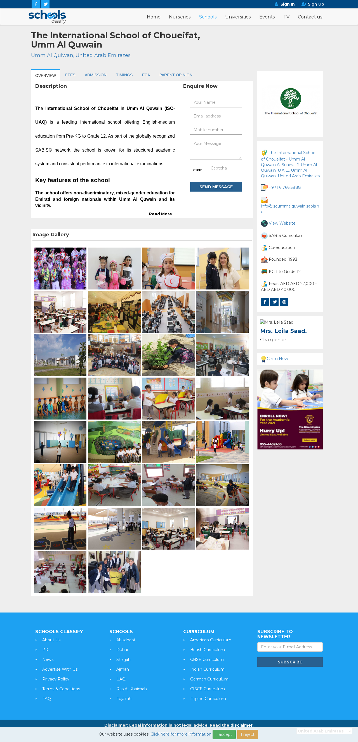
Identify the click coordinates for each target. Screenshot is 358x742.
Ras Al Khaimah (131, 688)
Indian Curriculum (207, 669)
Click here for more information (180, 734)
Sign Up (316, 4)
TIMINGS (124, 75)
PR (45, 649)
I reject (248, 734)
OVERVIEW (45, 75)
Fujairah (123, 698)
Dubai (122, 649)
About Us (51, 639)
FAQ (46, 698)
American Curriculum (210, 639)
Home (154, 17)
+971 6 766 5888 (285, 187)
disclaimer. (242, 725)
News (47, 659)
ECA (146, 75)
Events (267, 17)
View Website (282, 222)
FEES (70, 75)
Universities (238, 17)
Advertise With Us (59, 669)
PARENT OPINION (175, 75)
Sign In (288, 4)
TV (286, 17)
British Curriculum (207, 649)
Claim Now (277, 358)
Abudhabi (125, 639)
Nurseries (180, 17)
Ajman (122, 669)
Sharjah (123, 659)
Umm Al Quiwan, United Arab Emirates (81, 55)
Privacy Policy (55, 679)
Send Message (216, 186)
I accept (224, 734)
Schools (208, 17)
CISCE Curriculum (207, 688)
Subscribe (290, 662)
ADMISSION (96, 75)
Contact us (310, 17)
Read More (160, 213)
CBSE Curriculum (207, 659)
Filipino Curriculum (208, 698)
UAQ (121, 679)
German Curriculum (209, 679)
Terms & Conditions (61, 688)
